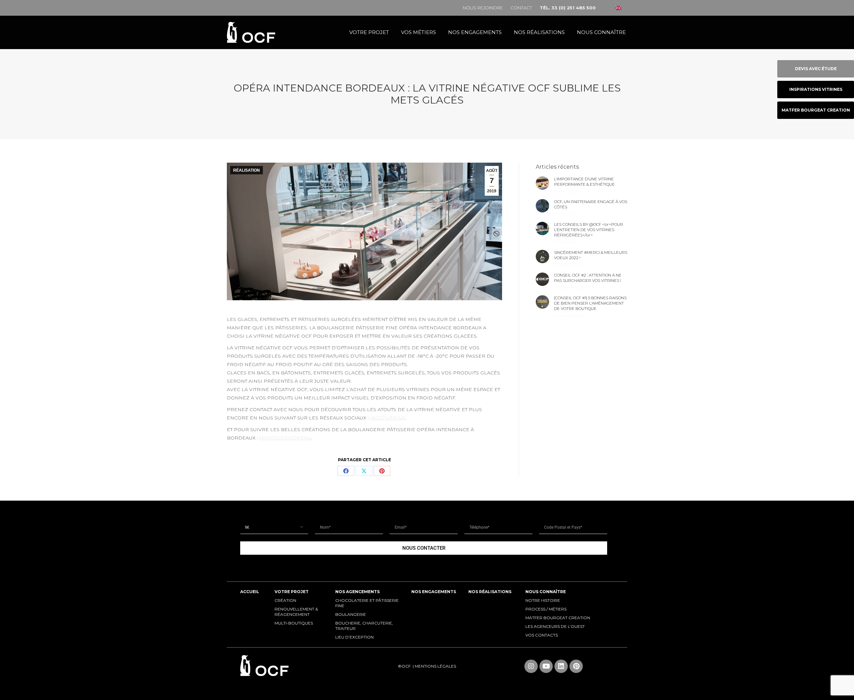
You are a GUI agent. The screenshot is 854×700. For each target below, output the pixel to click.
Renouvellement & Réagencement (296, 611)
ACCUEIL (249, 591)
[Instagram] (531, 666)
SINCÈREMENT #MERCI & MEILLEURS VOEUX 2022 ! (590, 255)
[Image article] (542, 183)
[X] (364, 471)
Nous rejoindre (483, 7)
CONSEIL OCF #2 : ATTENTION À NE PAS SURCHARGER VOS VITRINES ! (587, 278)
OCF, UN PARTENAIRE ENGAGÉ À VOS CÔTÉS (590, 204)
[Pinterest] (382, 471)
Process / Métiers (545, 608)
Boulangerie (350, 614)
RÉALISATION (246, 170)
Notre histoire (542, 600)
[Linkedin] (561, 666)
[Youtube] (546, 666)
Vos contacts (541, 635)
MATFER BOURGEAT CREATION (557, 617)
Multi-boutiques (294, 623)
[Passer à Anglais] (618, 8)
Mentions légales (435, 666)
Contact (521, 7)
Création (285, 600)
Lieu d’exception (354, 637)
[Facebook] (346, 471)
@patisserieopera (285, 438)
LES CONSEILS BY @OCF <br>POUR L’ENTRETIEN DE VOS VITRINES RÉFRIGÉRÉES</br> (588, 229)
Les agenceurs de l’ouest (555, 626)
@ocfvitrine (387, 418)
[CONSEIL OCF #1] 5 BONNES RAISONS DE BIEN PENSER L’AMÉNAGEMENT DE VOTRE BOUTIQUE (590, 303)
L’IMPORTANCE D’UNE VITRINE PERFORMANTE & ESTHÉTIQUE (584, 181)
